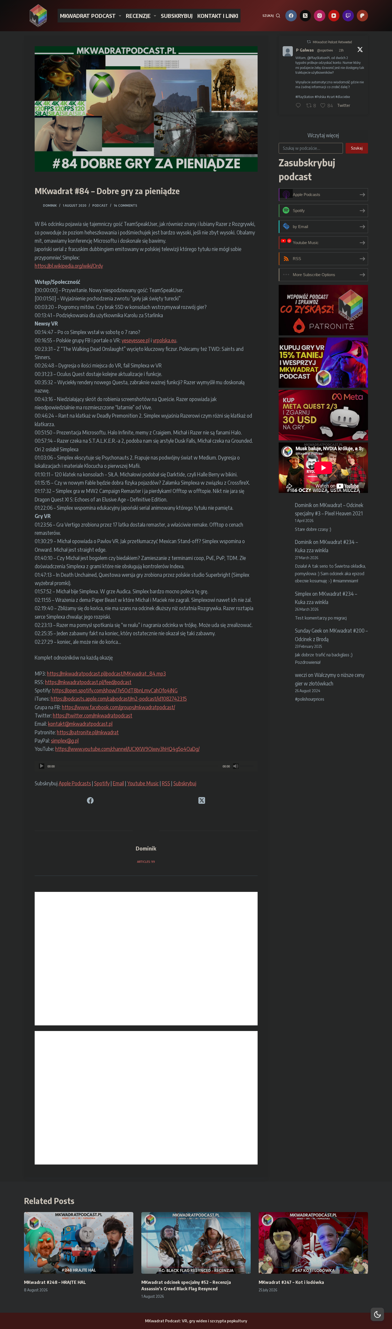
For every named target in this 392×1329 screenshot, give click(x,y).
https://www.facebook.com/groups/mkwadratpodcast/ (118, 707)
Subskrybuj (184, 783)
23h (341, 50)
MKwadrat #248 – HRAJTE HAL (55, 1282)
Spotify (102, 783)
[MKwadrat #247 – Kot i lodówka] (313, 1243)
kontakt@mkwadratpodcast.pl (80, 723)
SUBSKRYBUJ (177, 15)
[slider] (247, 765)
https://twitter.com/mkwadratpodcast (92, 715)
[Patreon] (362, 15)
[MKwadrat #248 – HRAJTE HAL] (78, 1243)
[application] (146, 766)
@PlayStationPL (318, 58)
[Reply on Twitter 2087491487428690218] (299, 106)
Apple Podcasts (75, 783)
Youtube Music (143, 783)
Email (118, 783)
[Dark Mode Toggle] (377, 1314)
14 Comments (125, 205)
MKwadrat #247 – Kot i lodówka (291, 1282)
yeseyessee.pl (136, 340)
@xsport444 (325, 50)
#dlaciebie (342, 97)
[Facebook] (291, 15)
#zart (331, 97)
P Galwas (305, 50)
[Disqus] (146, 958)
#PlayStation (304, 97)
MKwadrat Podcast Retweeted (332, 42)
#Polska (320, 97)
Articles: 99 (146, 861)
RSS (166, 783)
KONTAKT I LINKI (217, 15)
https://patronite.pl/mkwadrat (88, 732)
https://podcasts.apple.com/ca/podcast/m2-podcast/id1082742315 (119, 698)
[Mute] (235, 766)
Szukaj (357, 148)
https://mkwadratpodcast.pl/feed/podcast (88, 682)
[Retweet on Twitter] (309, 42)
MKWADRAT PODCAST (88, 15)
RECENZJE (138, 15)
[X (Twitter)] (305, 15)
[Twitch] (348, 15)
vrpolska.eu (164, 340)
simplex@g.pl (65, 740)
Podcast (100, 205)
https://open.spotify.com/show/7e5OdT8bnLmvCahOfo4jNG (115, 690)
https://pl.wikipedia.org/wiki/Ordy (69, 265)
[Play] (41, 766)
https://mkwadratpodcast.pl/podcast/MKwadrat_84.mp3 (106, 673)
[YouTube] (334, 15)
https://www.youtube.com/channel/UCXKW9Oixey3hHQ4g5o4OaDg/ (127, 749)
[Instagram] (319, 15)
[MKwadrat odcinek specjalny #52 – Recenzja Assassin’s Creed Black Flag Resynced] (196, 1243)
